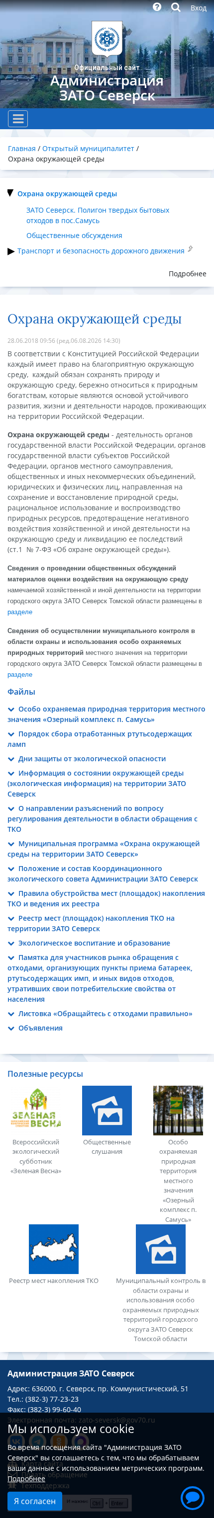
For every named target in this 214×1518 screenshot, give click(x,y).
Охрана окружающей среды (67, 193)
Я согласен (35, 1501)
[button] (193, 1497)
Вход (199, 7)
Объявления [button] (39, 1028)
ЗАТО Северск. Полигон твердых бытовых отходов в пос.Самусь (97, 215)
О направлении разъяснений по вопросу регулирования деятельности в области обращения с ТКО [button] (102, 818)
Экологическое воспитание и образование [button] (93, 943)
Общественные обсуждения (74, 235)
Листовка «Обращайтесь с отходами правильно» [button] (104, 1013)
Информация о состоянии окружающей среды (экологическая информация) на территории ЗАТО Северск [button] (96, 783)
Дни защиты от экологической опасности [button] (91, 758)
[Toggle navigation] (18, 118)
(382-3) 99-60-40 (54, 1409)
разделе (19, 612)
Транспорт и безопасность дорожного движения (101, 250)
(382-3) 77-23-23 (52, 1399)
